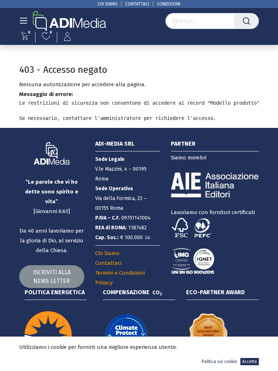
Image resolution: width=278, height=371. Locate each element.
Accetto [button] (249, 361)
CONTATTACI (137, 4)
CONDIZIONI (168, 4)
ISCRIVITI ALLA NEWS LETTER (52, 276)
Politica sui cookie (219, 361)
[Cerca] (246, 21)
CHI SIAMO (107, 4)
